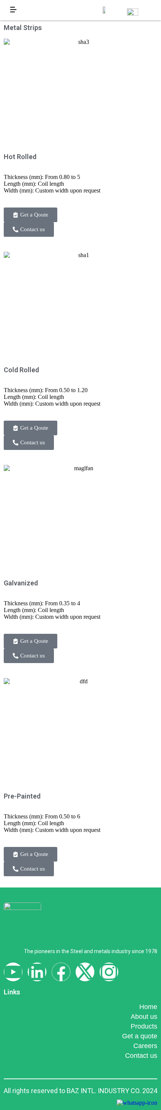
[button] (13, 10)
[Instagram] (109, 972)
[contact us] (137, 1102)
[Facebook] (61, 972)
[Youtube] (13, 972)
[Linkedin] (37, 972)
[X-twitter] (85, 972)
